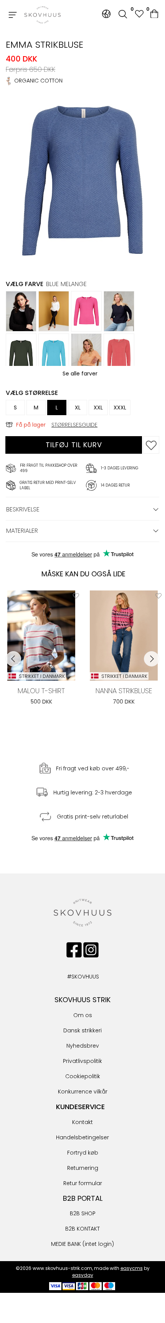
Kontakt (82, 1122)
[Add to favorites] (151, 445)
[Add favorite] (76, 595)
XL (78, 407)
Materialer (22, 530)
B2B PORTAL (82, 1198)
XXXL (120, 407)
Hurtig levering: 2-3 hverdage (92, 792)
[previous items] (13, 658)
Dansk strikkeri (82, 1030)
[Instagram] (91, 949)
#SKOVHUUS (74, 976)
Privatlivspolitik (82, 1061)
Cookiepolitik (82, 1076)
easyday (82, 1275)
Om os (82, 1015)
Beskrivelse (23, 509)
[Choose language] (106, 14)
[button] (139, 15)
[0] (154, 15)
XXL (98, 407)
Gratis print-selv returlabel (92, 816)
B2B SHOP (83, 1213)
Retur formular (82, 1183)
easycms (131, 1268)
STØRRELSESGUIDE (74, 425)
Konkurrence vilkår (82, 1091)
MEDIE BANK (66, 1244)
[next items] (151, 658)
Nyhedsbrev (82, 1046)
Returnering (82, 1168)
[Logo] (42, 15)
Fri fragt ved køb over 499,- (92, 768)
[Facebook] (74, 949)
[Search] (122, 15)
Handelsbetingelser (82, 1137)
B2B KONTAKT (82, 1228)
